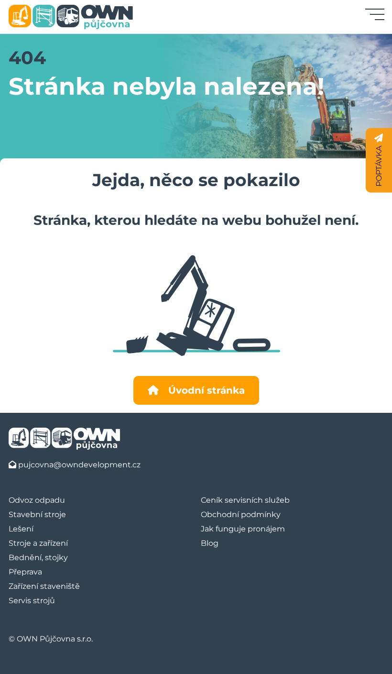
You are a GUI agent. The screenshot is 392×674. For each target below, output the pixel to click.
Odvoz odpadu (37, 500)
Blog (209, 543)
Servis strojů (32, 600)
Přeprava (25, 571)
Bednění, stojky (38, 557)
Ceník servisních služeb (245, 500)
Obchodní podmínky (241, 514)
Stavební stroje (37, 514)
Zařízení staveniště (44, 586)
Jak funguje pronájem (243, 528)
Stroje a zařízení (38, 543)
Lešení (21, 528)
